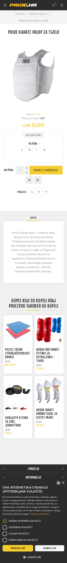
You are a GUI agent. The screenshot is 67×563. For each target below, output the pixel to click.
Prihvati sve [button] (18, 548)
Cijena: (27, 125)
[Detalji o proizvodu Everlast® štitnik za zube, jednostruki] (17, 390)
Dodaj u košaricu (46, 170)
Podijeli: (22, 192)
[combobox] (58, 483)
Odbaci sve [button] (49, 548)
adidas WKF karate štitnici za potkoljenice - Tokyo (47, 355)
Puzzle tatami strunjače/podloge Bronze (17, 353)
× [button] (63, 483)
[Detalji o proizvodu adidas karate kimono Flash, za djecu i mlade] (49, 390)
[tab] (33, 217)
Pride (37, 114)
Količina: (9, 170)
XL (44, 149)
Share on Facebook (39, 192)
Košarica (55, 4)
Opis (33, 218)
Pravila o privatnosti (39, 513)
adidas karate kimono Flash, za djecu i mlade (46, 413)
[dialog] (33, 521)
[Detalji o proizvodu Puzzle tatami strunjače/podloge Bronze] (17, 329)
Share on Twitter (32, 192)
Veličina (33, 143)
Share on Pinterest (46, 192)
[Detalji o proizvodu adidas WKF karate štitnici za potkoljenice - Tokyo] (49, 329)
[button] (33, 557)
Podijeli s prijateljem (38, 180)
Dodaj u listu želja (29, 180)
